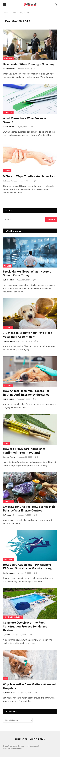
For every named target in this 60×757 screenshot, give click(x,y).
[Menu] (4, 4)
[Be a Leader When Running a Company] (30, 45)
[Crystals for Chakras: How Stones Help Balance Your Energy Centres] (30, 487)
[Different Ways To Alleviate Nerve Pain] (30, 157)
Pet (5, 679)
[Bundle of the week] (30, 4)
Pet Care (8, 327)
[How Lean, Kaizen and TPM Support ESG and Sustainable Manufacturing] (30, 545)
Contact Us (21, 739)
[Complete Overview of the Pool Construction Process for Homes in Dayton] (30, 603)
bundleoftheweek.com (12, 749)
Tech (6, 443)
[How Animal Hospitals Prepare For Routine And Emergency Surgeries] (30, 371)
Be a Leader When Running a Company (28, 64)
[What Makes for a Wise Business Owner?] (30, 99)
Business (8, 58)
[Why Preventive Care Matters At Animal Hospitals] (30, 665)
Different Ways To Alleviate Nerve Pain (29, 176)
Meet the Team (37, 739)
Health (7, 171)
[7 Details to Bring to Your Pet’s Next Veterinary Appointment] (30, 313)
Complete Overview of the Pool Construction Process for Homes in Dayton (26, 626)
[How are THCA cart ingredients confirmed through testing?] (30, 429)
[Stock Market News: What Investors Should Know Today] (30, 252)
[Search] (55, 4)
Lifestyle (8, 501)
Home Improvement (13, 617)
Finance (7, 266)
